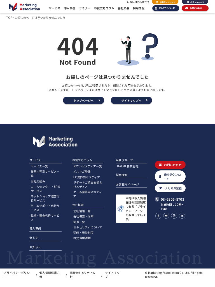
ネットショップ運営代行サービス (45, 198)
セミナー (84, 8)
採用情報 (138, 8)
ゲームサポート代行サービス (45, 207)
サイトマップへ (131, 100)
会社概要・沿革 (83, 216)
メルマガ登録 (82, 171)
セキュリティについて (87, 227)
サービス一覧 (39, 166)
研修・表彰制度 (83, 232)
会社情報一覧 (82, 211)
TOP (9, 17)
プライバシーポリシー (17, 274)
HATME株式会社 (127, 166)
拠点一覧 (79, 222)
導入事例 (69, 8)
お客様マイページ (167, 2)
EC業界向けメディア (86, 177)
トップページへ (84, 100)
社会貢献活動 (82, 238)
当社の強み (38, 181)
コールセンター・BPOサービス (45, 188)
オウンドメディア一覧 (87, 166)
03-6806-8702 (172, 199)
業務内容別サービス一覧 (45, 173)
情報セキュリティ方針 (82, 274)
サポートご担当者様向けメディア (87, 184)
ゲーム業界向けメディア (87, 194)
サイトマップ (112, 274)
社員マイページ (197, 2)
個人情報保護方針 (49, 274)
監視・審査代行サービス (45, 217)
